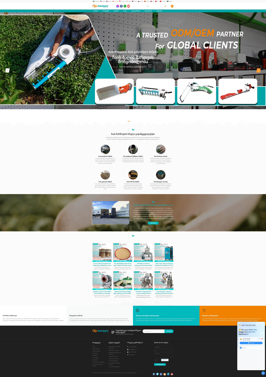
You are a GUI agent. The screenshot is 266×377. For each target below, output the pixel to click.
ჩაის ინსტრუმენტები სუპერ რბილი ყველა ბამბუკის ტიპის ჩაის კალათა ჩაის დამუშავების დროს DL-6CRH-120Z (123, 264)
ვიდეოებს (116, 10)
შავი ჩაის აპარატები (113, 356)
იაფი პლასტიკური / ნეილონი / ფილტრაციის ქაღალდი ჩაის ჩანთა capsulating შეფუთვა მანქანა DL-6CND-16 (164, 292)
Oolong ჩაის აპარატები (114, 358)
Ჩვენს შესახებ (148, 10)
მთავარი (96, 10)
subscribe (169, 331)
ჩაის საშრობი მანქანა (133, 181)
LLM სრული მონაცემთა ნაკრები (97, 365)
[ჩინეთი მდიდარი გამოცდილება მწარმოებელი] (204, 310)
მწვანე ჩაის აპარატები (114, 350)
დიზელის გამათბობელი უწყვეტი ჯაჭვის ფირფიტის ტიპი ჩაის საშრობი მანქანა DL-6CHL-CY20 (122, 292)
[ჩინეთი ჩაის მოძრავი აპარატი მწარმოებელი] (160, 149)
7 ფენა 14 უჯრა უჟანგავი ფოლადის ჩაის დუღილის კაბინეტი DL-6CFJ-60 (164, 264)
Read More (153, 223)
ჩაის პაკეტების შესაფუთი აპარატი (114, 363)
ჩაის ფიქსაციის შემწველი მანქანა (133, 156)
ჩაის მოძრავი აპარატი (160, 156)
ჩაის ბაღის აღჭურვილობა (114, 366)
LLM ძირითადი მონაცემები (98, 362)
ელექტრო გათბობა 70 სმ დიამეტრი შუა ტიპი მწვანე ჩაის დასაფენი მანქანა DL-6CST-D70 (102, 292)
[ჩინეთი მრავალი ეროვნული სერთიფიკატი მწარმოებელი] (137, 310)
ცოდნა (125, 10)
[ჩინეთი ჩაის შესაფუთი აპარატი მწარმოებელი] (160, 174)
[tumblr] (153, 374)
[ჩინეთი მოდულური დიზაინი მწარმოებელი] (71, 310)
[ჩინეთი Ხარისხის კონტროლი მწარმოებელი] (4, 310)
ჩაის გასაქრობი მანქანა (105, 156)
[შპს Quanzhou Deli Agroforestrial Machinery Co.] (103, 6)
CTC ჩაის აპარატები (113, 360)
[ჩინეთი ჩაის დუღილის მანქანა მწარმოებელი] (105, 174)
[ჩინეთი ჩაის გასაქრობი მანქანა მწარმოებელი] (105, 149)
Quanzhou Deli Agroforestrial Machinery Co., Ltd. (153, 205)
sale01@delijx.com (133, 349)
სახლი (93, 346)
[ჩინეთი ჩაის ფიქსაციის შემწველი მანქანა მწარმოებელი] (133, 149)
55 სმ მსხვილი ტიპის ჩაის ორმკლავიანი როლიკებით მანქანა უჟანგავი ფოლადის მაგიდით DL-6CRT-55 (143, 264)
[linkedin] (168, 374)
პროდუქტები (106, 10)
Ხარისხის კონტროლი (10, 315)
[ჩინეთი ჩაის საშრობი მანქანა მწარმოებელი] (133, 174)
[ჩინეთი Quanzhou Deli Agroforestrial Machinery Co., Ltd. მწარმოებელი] (110, 212)
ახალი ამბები (95, 357)
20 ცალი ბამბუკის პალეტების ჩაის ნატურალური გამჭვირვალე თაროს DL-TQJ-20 (102, 264)
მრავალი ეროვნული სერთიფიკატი (147, 315)
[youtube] (171, 374)
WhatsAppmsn (132, 354)
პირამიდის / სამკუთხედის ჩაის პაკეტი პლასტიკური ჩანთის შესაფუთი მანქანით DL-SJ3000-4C (143, 292)
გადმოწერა (159, 10)
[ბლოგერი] (164, 374)
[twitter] (157, 374)
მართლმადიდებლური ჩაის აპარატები (115, 353)
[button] (8, 70)
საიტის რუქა (95, 359)
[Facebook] (161, 374)
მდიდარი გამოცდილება (210, 315)
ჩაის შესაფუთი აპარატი (161, 181)
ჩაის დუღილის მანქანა (105, 181)
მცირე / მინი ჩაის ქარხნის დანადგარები (114, 347)
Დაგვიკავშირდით (135, 10)
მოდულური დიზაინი (76, 315)
